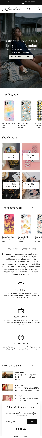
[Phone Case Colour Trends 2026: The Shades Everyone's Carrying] (7, 398)
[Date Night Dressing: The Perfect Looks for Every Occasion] (7, 374)
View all (33, 208)
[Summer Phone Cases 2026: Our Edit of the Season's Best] (7, 387)
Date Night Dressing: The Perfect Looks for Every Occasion (25, 377)
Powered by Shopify (21, 436)
